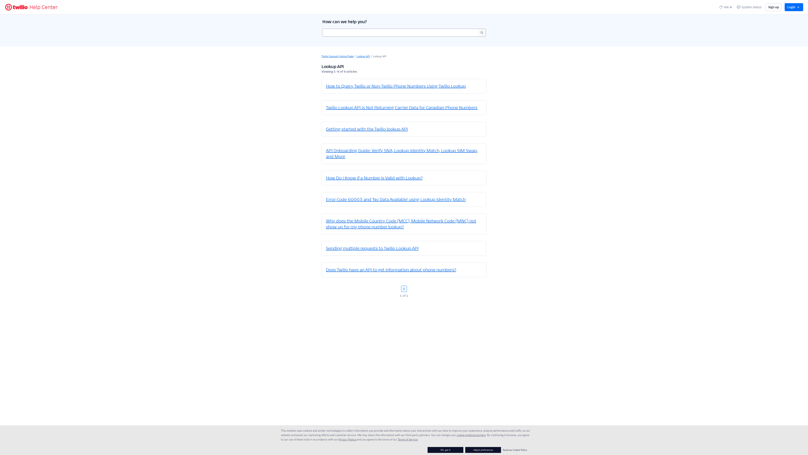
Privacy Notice (347, 439)
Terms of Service (408, 439)
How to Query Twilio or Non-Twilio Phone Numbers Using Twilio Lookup (396, 86)
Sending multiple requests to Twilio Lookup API (372, 248)
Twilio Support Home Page (338, 56)
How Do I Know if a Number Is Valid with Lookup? (374, 178)
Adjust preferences (483, 449)
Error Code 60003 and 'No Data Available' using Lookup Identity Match (396, 199)
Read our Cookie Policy (515, 449)
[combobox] (400, 32)
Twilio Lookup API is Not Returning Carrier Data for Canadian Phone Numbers (401, 107)
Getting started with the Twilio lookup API (367, 129)
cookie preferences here (471, 435)
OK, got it (445, 449)
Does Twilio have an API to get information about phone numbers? (391, 270)
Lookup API (363, 56)
